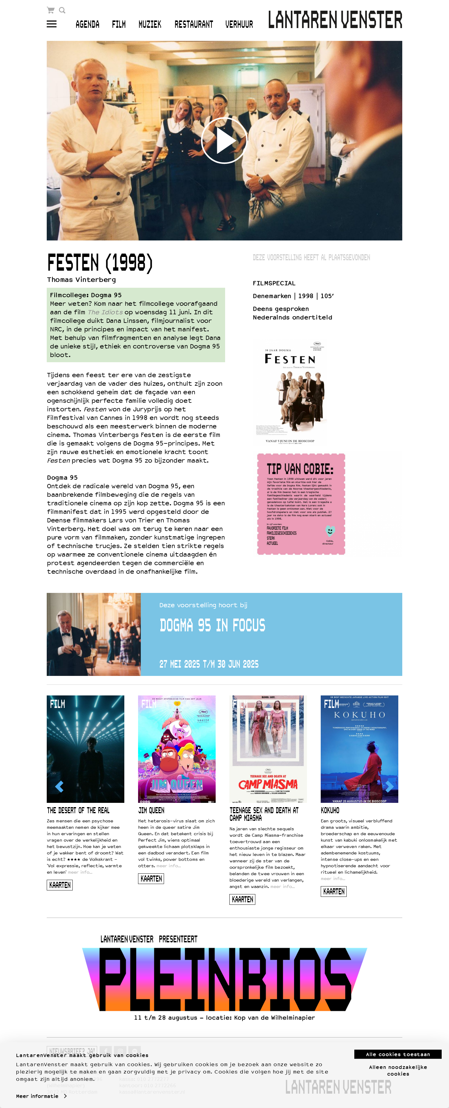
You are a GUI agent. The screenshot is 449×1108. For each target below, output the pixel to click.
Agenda (87, 24)
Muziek (149, 24)
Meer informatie (37, 1096)
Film (119, 24)
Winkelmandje (51, 10)
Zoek (62, 10)
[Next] (389, 787)
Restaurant (193, 24)
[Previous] (60, 787)
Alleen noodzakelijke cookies (398, 1070)
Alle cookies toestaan (398, 1054)
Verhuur (239, 24)
